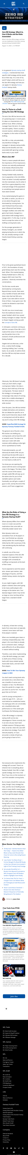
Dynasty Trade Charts (8, 1119)
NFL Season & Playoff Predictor (11, 1033)
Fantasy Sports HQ (8, 1108)
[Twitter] (23, 1148)
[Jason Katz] (4, 899)
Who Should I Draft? (8, 1123)
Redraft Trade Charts (8, 1121)
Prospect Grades (7, 1087)
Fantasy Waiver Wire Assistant (11, 1114)
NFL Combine (6, 1079)
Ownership (6, 1142)
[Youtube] (14, 1152)
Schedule (5, 1100)
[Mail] (11, 1148)
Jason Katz (16, 899)
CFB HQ (5, 1096)
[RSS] (15, 1148)
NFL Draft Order (7, 1081)
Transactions (6, 1066)
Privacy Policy (6, 1140)
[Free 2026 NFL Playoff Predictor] (14, 917)
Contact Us (6, 1138)
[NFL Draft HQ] (14, 970)
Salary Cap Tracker (8, 1064)
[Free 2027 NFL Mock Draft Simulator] (14, 944)
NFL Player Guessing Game (10, 1046)
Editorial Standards (8, 1133)
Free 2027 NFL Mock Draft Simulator (14, 952)
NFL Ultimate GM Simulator (10, 1035)
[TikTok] (19, 1148)
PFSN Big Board (7, 1083)
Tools (4, 921)
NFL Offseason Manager (9, 1037)
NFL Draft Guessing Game (10, 1048)
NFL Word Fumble (8, 1050)
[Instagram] (7, 1148)
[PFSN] (14, 4)
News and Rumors (8, 1060)
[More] (6, 1008)
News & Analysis (7, 1077)
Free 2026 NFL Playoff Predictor (12, 925)
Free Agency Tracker (8, 1062)
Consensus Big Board (8, 1085)
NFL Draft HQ (7, 978)
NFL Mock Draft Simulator (10, 1031)
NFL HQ (5, 1058)
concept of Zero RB (11, 322)
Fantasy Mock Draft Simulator (11, 1110)
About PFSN (6, 1135)
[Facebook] (3, 1148)
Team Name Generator (9, 1125)
